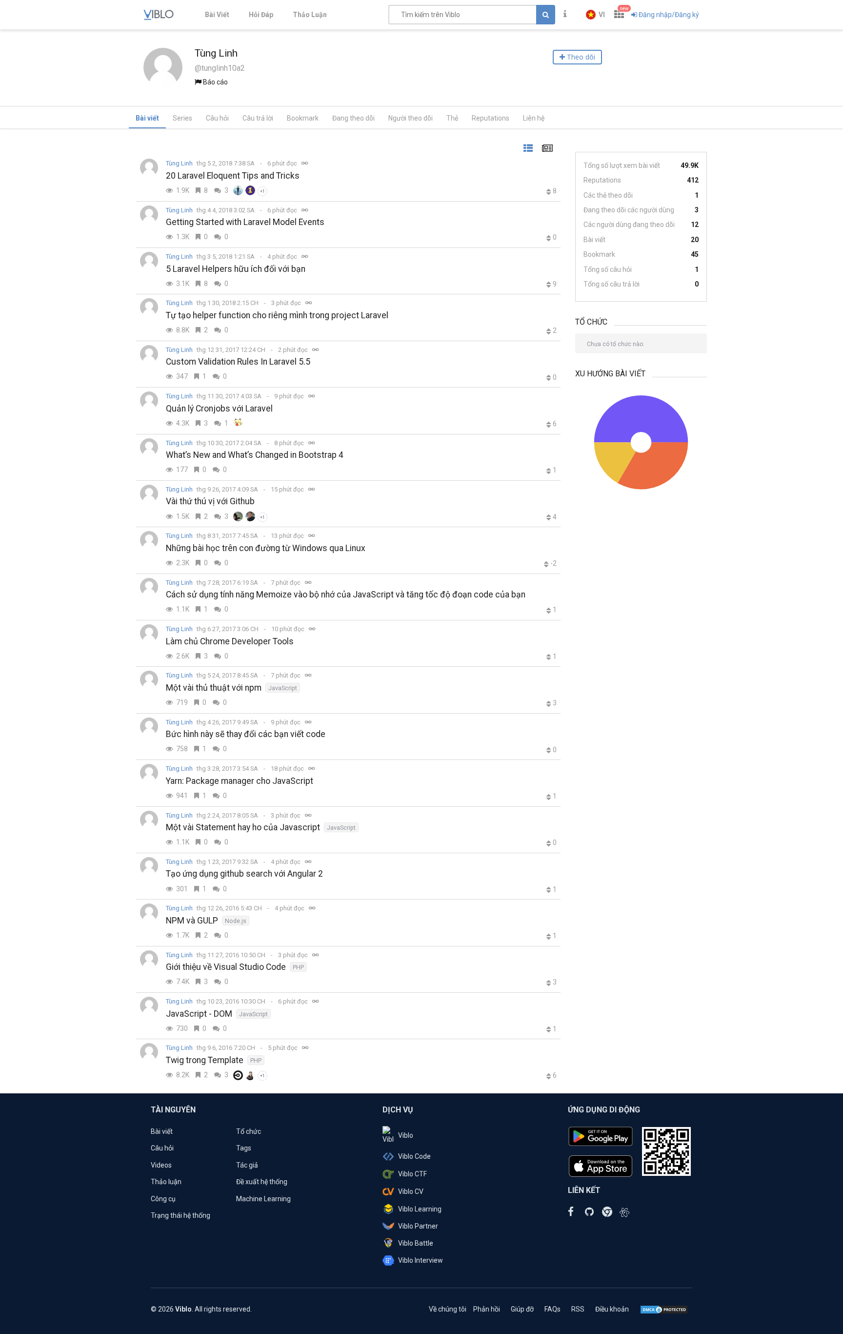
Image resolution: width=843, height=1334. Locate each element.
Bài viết (147, 118)
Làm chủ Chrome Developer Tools (230, 641)
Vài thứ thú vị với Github (210, 501)
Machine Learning (263, 1199)
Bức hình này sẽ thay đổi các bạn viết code (245, 734)
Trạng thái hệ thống (180, 1215)
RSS (577, 1309)
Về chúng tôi (447, 1309)
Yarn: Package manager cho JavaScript (239, 781)
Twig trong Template (204, 1060)
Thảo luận (166, 1182)
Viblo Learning (420, 1209)
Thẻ (452, 118)
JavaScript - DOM (199, 1014)
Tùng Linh (179, 163)
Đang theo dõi (353, 118)
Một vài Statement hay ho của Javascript (243, 827)
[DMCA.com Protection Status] (664, 1309)
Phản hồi (486, 1309)
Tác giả (247, 1165)
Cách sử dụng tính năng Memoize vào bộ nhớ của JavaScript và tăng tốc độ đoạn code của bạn (345, 594)
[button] (595, 14)
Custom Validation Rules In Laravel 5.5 (238, 362)
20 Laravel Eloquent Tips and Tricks (233, 176)
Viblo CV (410, 1191)
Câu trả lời (257, 118)
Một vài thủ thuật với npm (213, 688)
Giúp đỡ (522, 1309)
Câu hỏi (217, 118)
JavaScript (282, 688)
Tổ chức (248, 1131)
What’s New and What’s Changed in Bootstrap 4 (254, 455)
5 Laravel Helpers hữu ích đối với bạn (235, 269)
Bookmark (303, 118)
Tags (243, 1148)
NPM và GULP (192, 920)
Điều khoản (612, 1309)
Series (182, 118)
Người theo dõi (410, 118)
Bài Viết (217, 15)
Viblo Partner (418, 1226)
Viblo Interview (420, 1260)
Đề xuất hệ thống (261, 1182)
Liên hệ (533, 118)
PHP (298, 967)
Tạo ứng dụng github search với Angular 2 (244, 874)
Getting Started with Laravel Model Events (245, 222)
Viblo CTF (412, 1174)
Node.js (235, 920)
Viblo (405, 1135)
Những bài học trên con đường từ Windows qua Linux (265, 548)
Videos (161, 1165)
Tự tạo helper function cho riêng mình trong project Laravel (277, 315)
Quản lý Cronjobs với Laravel (219, 408)
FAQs (552, 1309)
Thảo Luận (310, 15)
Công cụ (163, 1199)
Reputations (490, 118)
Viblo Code (414, 1156)
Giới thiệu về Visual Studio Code (226, 967)
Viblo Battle (415, 1243)
